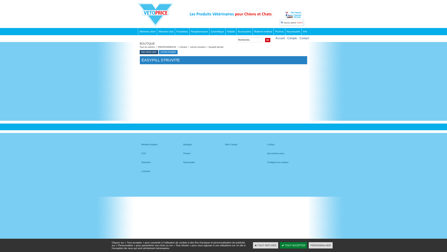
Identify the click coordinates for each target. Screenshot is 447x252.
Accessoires (244, 31)
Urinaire (183, 47)
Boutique (187, 144)
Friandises (182, 31)
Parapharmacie (199, 31)
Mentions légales (149, 144)
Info (305, 31)
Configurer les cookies (277, 162)
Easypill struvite (216, 47)
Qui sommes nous (275, 153)
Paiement (146, 162)
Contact (304, 38)
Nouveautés (293, 31)
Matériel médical (263, 31)
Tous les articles (147, 47)
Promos (279, 31)
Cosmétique (217, 31)
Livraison (145, 171)
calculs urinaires (198, 47)
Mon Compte (231, 144)
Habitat (231, 31)
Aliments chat (166, 31)
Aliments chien (148, 31)
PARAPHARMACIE (167, 47)
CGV (143, 153)
